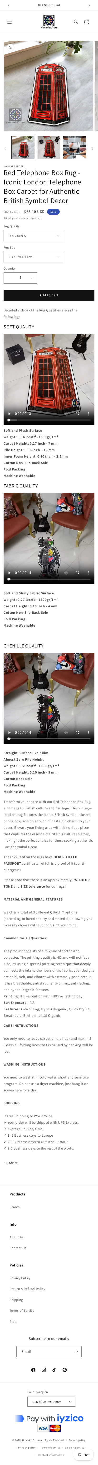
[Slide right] (93, 148)
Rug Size (9, 247)
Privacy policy (27, 1447)
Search (15, 1207)
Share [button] (13, 1163)
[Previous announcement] (9, 5)
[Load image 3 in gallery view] (74, 147)
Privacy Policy (20, 1278)
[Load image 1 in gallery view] (23, 147)
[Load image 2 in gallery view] (49, 147)
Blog (13, 1321)
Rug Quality (12, 226)
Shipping (9, 218)
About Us (17, 1237)
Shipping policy (74, 1447)
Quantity (9, 268)
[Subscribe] (76, 1351)
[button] (9, 22)
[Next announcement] (89, 5)
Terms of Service (22, 1310)
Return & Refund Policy (27, 1289)
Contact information (51, 1455)
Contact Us (18, 1248)
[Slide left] (5, 148)
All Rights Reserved (52, 1440)
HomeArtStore (31, 1440)
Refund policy (77, 1440)
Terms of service (50, 1447)
